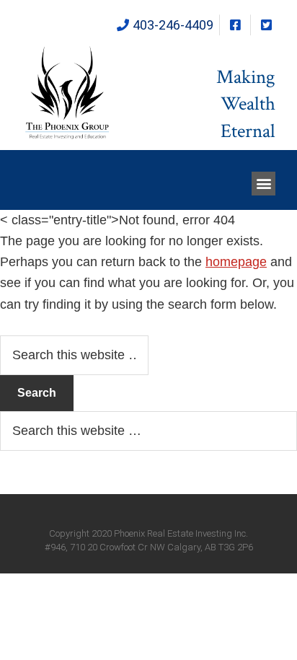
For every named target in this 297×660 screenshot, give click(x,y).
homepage (236, 262)
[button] (263, 183)
